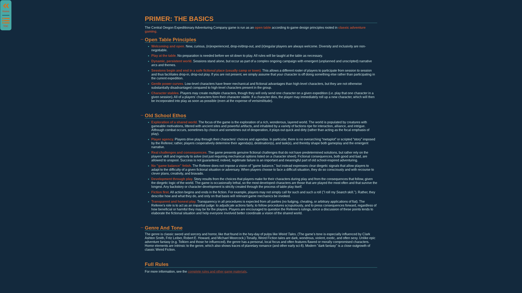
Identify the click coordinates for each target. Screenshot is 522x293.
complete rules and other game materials (217, 271)
